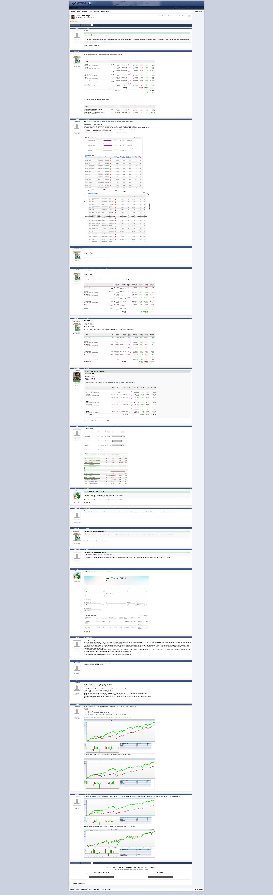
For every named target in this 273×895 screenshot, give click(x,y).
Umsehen (74, 8)
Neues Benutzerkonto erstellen (101, 877)
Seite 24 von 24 (98, 25)
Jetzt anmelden (160, 877)
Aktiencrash (93, 17)
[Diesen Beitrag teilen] (190, 28)
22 (86, 25)
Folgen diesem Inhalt (183, 15)
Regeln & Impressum (85, 8)
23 (89, 25)
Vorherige (75, 25)
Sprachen (71, 892)
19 (79, 25)
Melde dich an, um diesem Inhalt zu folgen (169, 15)
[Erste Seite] (71, 25)
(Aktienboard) (111, 41)
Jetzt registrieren (196, 7)
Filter (85, 574)
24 (92, 25)
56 (189, 15)
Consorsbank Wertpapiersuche (103, 540)
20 (81, 25)
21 (84, 25)
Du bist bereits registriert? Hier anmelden (181, 7)
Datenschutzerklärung (79, 892)
